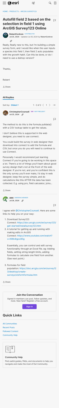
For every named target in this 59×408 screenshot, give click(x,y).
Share (6, 87)
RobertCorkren (16, 34)
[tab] (8, 97)
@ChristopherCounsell (27, 210)
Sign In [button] (29, 306)
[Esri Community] (13, 3)
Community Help (10, 335)
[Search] (50, 3)
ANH (11, 198)
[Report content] (54, 20)
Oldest (14, 105)
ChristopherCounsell (19, 112)
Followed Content (10, 331)
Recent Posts (9, 327)
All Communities (10, 323)
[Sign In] (55, 3)
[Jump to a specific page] (54, 105)
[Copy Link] (11, 41)
